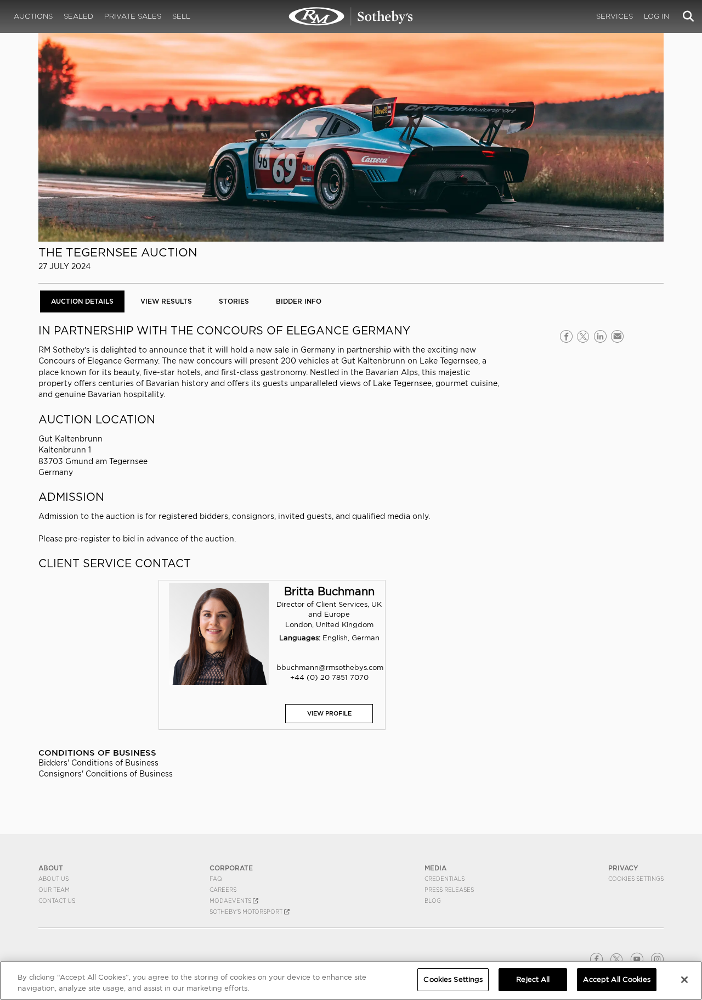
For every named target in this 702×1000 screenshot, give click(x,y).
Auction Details (82, 301)
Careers (223, 889)
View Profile (329, 713)
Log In (656, 16)
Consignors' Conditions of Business (105, 773)
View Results (166, 301)
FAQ (216, 878)
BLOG (432, 900)
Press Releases (449, 889)
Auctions (33, 16)
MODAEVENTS (231, 900)
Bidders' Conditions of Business (98, 762)
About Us (53, 878)
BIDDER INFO (298, 301)
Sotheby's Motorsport (247, 911)
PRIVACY (623, 868)
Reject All (533, 979)
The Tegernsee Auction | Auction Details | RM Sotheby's (351, 16)
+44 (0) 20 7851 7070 (329, 677)
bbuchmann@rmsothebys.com (329, 667)
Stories (234, 301)
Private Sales (132, 16)
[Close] (684, 980)
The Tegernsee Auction (117, 252)
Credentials (444, 878)
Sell (181, 16)
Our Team (54, 889)
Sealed (78, 16)
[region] (351, 980)
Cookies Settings (636, 878)
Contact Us (56, 900)
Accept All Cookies (616, 979)
